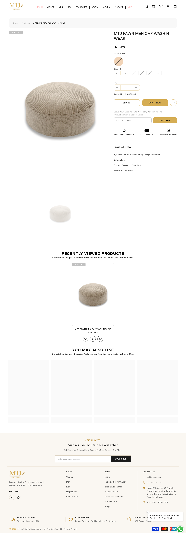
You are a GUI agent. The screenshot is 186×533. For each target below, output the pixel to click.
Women (69, 477)
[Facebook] (11, 497)
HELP (107, 472)
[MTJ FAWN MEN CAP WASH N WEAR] (93, 294)
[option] (60, 109)
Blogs (107, 506)
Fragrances (71, 491)
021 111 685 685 (154, 482)
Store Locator (111, 501)
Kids (68, 486)
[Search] (146, 6)
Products (26, 23)
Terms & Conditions (114, 496)
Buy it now (155, 103)
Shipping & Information (115, 482)
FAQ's (107, 477)
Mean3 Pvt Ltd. (70, 529)
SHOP (69, 472)
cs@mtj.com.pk (154, 477)
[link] (173, 102)
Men (68, 482)
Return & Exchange (113, 486)
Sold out (126, 103)
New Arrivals (72, 496)
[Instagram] (18, 497)
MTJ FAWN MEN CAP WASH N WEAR (93, 329)
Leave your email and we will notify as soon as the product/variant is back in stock (138, 113)
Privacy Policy (111, 491)
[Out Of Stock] (100, 339)
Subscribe (164, 120)
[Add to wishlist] (85, 338)
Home (16, 23)
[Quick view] (93, 338)
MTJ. (18, 529)
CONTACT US (149, 472)
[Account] (168, 6)
